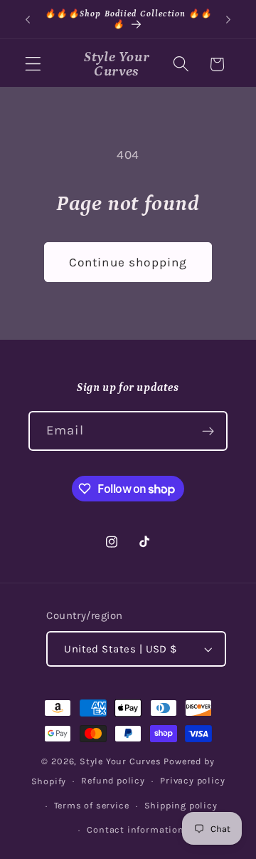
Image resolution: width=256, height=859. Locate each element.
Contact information (135, 829)
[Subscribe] (208, 431)
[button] (33, 64)
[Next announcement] (228, 19)
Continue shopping (128, 262)
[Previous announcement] (27, 19)
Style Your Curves (120, 761)
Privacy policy (192, 780)
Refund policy (112, 780)
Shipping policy (181, 805)
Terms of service (91, 805)
